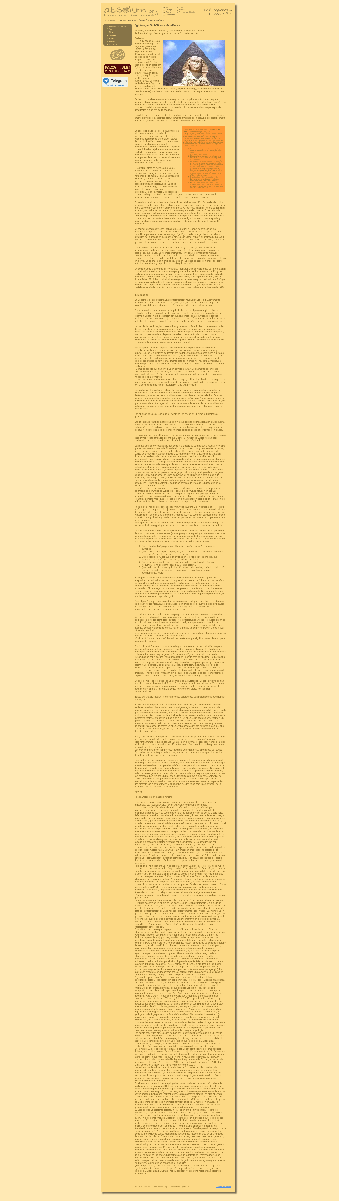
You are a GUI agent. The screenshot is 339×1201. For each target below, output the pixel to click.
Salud (181, 7)
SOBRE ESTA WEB (223, 1187)
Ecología (169, 10)
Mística (182, 10)
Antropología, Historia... (118, 26)
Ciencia (168, 12)
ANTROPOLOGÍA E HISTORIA (115, 21)
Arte (167, 7)
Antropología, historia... (187, 12)
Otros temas (170, 15)
